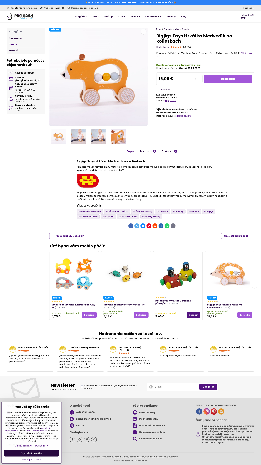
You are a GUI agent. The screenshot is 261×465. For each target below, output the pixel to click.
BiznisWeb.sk (141, 460)
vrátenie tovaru (182, 115)
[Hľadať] (229, 16)
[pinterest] (214, 414)
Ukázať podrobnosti (31, 459)
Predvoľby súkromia (111, 456)
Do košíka (228, 79)
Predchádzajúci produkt (70, 236)
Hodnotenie (162, 47)
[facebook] (199, 414)
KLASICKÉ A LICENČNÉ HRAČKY (158, 2)
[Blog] (221, 414)
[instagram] (206, 414)
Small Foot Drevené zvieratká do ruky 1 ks (74, 306)
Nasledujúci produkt (236, 236)
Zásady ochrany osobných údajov (138, 456)
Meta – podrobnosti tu (36, 430)
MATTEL (127, 2)
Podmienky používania (167, 456)
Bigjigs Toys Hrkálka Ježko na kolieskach (224, 306)
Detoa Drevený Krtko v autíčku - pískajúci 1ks (174, 302)
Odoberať (208, 386)
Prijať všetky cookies (31, 453)
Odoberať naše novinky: (63, 389)
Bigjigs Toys (170, 100)
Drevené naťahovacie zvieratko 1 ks (124, 304)
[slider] (175, 47)
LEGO (135, 2)
